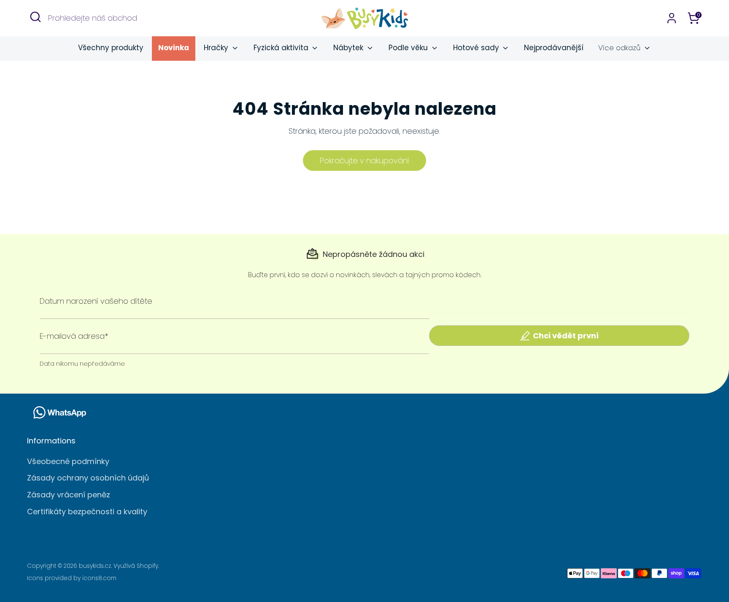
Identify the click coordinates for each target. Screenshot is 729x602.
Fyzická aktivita (282, 48)
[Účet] (671, 18)
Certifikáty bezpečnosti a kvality (87, 511)
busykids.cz (95, 566)
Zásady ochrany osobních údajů (88, 477)
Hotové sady (477, 48)
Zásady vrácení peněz (68, 494)
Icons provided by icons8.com (71, 578)
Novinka (173, 48)
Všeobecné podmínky (68, 461)
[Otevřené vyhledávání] (35, 16)
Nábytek (349, 48)
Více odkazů (620, 48)
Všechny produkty (110, 48)
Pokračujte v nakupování (364, 160)
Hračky (217, 48)
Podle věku (409, 48)
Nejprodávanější (553, 48)
